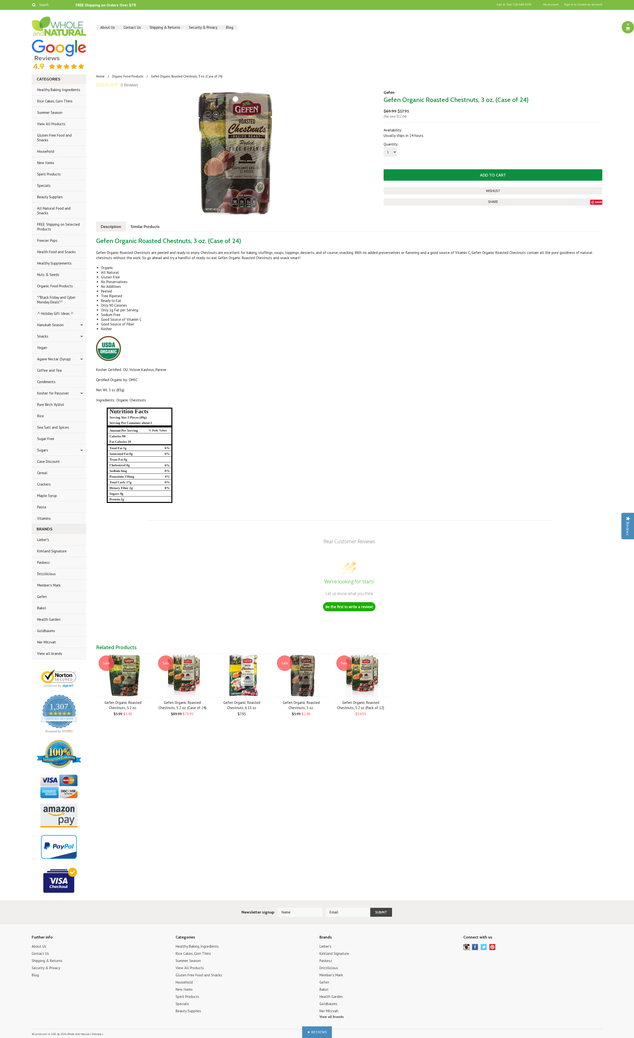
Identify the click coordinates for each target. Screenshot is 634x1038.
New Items (45, 162)
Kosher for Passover (53, 393)
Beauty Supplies (50, 197)
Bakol (41, 608)
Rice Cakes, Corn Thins (55, 101)
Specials (44, 185)
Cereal (42, 472)
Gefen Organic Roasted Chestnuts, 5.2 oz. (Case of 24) (182, 705)
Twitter (484, 947)
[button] (317, 1032)
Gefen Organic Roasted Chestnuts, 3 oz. (301, 705)
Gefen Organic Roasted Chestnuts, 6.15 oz (241, 705)
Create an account (590, 4)
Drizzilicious (46, 573)
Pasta (41, 507)
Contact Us (132, 27)
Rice (40, 416)
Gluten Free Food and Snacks (54, 137)
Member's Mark (49, 585)
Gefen (42, 596)
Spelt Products (49, 174)
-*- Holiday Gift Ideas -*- (55, 313)
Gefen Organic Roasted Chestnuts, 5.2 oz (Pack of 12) (360, 705)
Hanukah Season (50, 324)
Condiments (46, 381)
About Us (107, 27)
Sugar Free (45, 438)
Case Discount (48, 461)
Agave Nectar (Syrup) (54, 359)
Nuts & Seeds (48, 274)
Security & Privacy (203, 27)
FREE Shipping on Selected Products (58, 226)
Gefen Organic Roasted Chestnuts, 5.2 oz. (123, 705)
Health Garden (48, 619)
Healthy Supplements (54, 263)
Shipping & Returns (165, 27)
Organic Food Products (55, 286)
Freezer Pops (47, 240)
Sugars (42, 450)
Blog (229, 27)
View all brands (49, 653)
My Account (550, 4)
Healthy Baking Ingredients (58, 89)
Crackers (44, 484)
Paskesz (43, 562)
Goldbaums (46, 630)
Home (100, 76)
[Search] (34, 4)
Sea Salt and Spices (53, 427)
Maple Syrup (47, 495)
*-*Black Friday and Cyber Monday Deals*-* (56, 299)
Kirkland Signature (52, 551)
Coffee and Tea (49, 370)
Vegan (42, 347)
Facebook (475, 947)
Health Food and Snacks (56, 251)
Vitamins (44, 518)
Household (45, 151)
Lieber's (43, 539)
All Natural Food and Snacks (54, 210)
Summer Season (49, 112)
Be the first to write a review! (349, 606)
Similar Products (145, 226)
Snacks (42, 336)
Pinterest (492, 947)
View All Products (51, 124)
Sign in (568, 4)
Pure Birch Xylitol (50, 404)
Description (111, 226)
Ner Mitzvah (46, 642)
